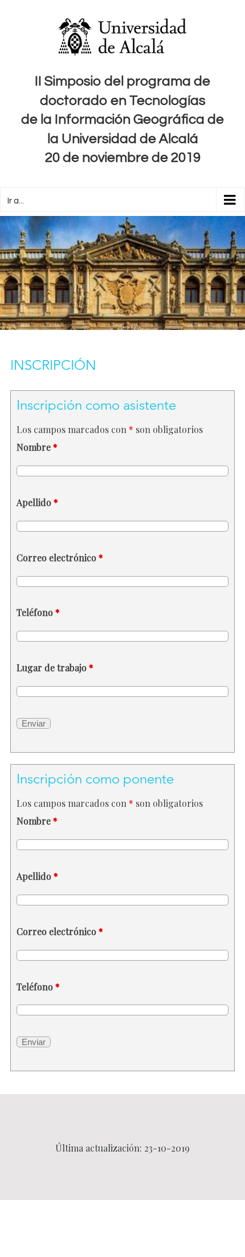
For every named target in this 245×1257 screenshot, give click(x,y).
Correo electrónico (60, 558)
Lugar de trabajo (55, 668)
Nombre (37, 447)
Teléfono (38, 612)
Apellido (37, 502)
